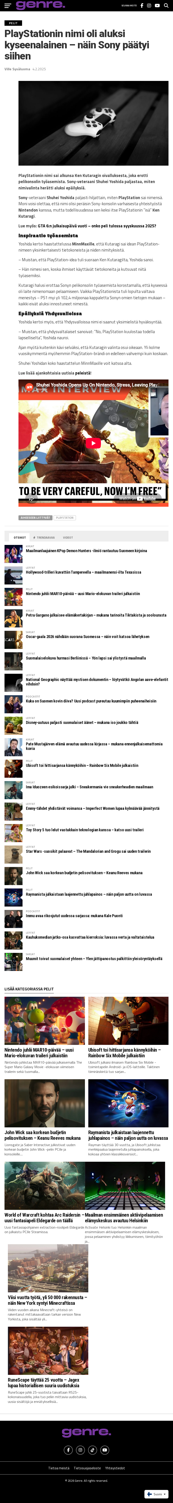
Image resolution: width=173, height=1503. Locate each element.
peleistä (82, 373)
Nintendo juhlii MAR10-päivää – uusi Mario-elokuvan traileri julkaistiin (83, 593)
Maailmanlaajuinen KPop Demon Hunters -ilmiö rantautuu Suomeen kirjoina (86, 550)
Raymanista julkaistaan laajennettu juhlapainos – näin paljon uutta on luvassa (89, 894)
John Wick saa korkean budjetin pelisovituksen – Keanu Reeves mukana (84, 872)
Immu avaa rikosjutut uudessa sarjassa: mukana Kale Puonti (74, 915)
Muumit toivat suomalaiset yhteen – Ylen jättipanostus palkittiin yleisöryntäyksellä (94, 958)
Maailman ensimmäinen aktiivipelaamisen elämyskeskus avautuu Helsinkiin (124, 1217)
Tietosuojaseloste (87, 1468)
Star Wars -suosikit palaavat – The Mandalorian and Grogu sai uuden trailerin (88, 851)
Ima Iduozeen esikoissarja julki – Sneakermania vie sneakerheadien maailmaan (89, 786)
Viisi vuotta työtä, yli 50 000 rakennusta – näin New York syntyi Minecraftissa (47, 1300)
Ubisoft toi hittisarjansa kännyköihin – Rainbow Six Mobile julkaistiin (82, 765)
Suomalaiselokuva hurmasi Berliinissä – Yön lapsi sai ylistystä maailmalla (86, 658)
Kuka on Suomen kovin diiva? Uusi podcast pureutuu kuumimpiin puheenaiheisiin (91, 701)
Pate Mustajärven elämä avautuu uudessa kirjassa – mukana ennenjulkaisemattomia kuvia (94, 746)
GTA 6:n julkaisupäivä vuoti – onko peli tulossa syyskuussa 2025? (97, 226)
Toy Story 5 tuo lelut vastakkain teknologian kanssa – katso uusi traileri (84, 829)
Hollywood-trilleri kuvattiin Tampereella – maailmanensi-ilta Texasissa (83, 572)
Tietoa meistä (58, 1468)
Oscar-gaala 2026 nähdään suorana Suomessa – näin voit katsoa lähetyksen (87, 636)
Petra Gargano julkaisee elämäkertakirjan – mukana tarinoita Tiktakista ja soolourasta (96, 615)
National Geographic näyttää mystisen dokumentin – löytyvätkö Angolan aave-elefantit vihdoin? (97, 681)
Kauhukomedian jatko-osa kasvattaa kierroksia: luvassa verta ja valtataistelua (90, 937)
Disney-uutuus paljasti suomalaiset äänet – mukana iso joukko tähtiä (82, 722)
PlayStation (64, 517)
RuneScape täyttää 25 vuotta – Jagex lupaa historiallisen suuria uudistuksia (43, 1382)
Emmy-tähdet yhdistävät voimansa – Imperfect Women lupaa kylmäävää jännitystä (92, 808)
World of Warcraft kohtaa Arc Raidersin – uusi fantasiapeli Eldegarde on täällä (44, 1217)
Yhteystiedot (115, 1468)
